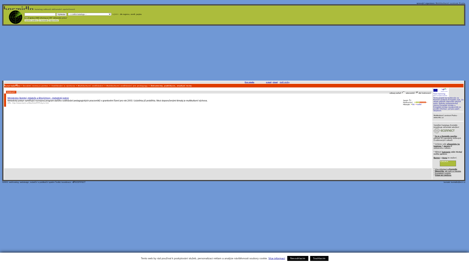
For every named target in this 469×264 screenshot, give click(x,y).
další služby (284, 82)
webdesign (24, 182)
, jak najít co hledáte (448, 171)
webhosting (14, 182)
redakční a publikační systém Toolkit (45, 182)
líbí (413, 104)
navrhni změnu (31, 20)
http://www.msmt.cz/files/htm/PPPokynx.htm (30, 103)
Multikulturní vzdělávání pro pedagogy (127, 86)
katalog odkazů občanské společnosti (54, 9)
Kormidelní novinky (443, 173)
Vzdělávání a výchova (63, 86)
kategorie (446, 152)
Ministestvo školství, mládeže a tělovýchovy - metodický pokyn (38, 98)
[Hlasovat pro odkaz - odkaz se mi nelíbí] (423, 102)
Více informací (276, 258)
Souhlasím (319, 258)
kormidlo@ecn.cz (458, 182)
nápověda (54, 20)
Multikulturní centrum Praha (450, 3)
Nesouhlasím (297, 258)
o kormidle (43, 20)
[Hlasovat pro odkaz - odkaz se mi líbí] (416, 102)
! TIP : (26, 18)
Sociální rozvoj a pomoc (36, 86)
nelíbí (419, 104)
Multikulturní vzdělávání (91, 86)
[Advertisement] (234, 53)
